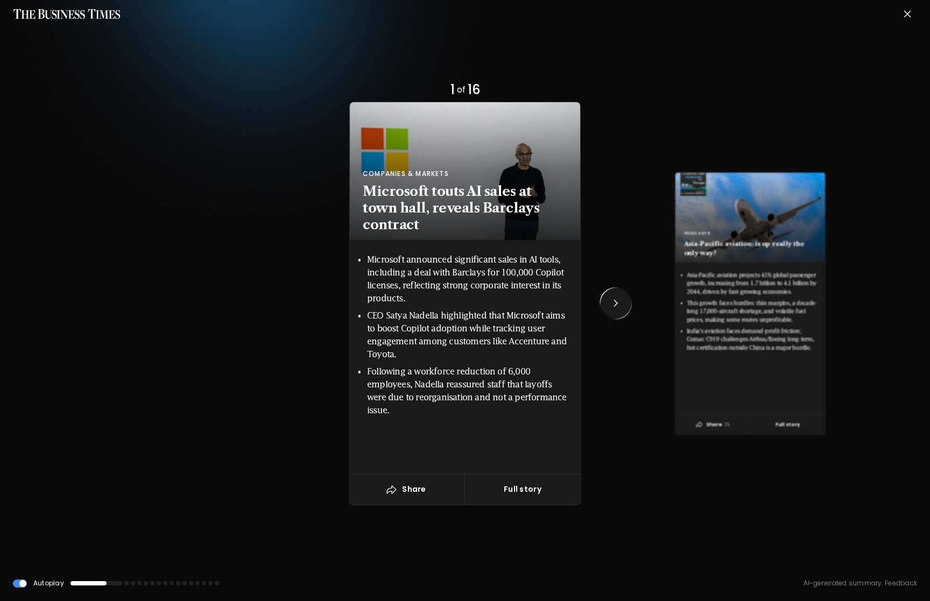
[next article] (616, 303)
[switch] (20, 583)
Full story (522, 489)
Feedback (900, 583)
